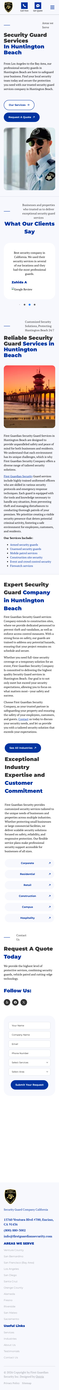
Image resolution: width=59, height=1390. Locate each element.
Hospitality (27, 917)
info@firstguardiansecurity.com (28, 1236)
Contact (23, 719)
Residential (27, 874)
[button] (52, 7)
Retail (27, 885)
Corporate (27, 863)
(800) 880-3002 (15, 1230)
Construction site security (26, 557)
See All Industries (21, 747)
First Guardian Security (18, 476)
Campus (27, 906)
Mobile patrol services (23, 553)
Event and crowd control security (30, 561)
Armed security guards (24, 545)
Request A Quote (19, 117)
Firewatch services (21, 566)
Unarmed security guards (25, 549)
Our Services (17, 104)
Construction (27, 896)
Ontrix (40, 1376)
